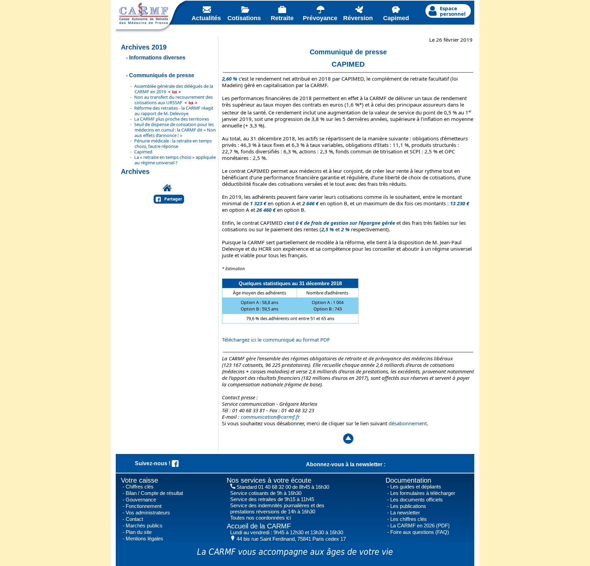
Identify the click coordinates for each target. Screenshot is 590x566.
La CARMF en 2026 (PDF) (420, 525)
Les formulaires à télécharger (422, 493)
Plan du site (139, 532)
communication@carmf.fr (270, 416)
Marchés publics (144, 525)
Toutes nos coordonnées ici (260, 518)
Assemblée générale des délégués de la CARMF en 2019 (173, 89)
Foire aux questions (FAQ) (419, 532)
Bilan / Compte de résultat (154, 493)
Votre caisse (139, 480)
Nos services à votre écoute (269, 480)
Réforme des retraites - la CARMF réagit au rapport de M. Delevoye (173, 110)
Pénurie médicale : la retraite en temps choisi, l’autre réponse (173, 143)
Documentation (408, 480)
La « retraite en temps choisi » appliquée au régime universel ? (175, 160)
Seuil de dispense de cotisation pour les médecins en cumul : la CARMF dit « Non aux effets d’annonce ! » (175, 129)
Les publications (408, 506)
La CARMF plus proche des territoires (171, 119)
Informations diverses (157, 57)
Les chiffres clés (408, 519)
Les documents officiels (416, 499)
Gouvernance (141, 499)
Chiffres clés (140, 486)
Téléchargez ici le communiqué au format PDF (276, 339)
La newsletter (405, 512)
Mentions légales (144, 538)
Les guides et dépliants (415, 486)
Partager (173, 199)
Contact (134, 519)
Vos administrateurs (148, 512)
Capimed (143, 152)
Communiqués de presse (161, 75)
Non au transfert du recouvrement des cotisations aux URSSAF (173, 100)
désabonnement (408, 423)
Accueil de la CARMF (259, 526)
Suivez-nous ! (153, 463)
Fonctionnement (143, 506)
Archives (135, 171)
